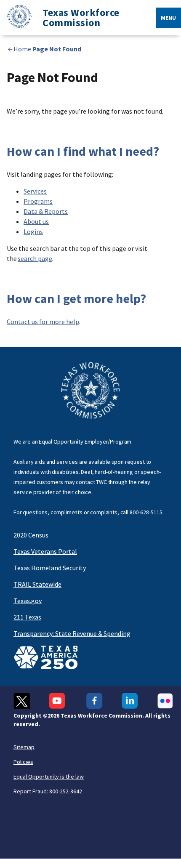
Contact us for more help (43, 321)
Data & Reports (46, 211)
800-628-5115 (146, 512)
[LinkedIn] (130, 701)
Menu (168, 17)
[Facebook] (94, 701)
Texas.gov (27, 600)
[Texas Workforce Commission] (16, 18)
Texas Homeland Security (49, 568)
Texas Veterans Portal (45, 551)
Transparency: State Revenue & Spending (71, 633)
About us (36, 221)
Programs (38, 201)
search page (35, 258)
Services (35, 191)
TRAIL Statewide (37, 584)
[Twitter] (21, 701)
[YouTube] (58, 701)
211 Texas (27, 617)
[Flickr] (165, 701)
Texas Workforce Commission (81, 18)
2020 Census (30, 535)
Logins (33, 231)
